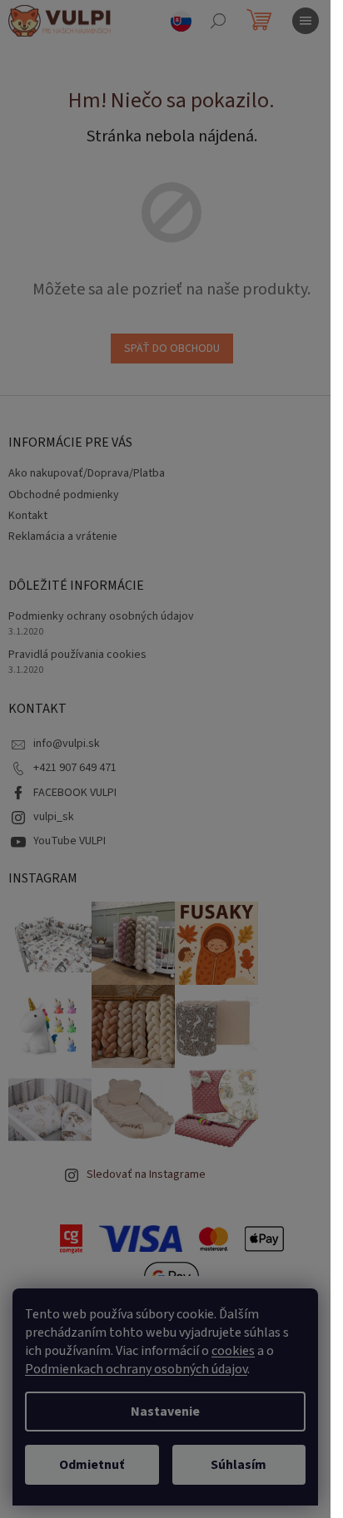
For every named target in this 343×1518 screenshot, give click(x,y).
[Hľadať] (218, 20)
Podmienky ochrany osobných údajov (101, 617)
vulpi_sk (53, 816)
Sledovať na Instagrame (146, 1174)
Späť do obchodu (172, 348)
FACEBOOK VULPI (75, 792)
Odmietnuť (91, 1465)
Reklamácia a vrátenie (62, 536)
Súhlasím (238, 1465)
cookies (233, 1351)
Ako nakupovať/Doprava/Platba (86, 473)
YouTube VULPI (69, 841)
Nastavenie (165, 1411)
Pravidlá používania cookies (77, 655)
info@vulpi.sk (66, 743)
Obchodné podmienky (63, 495)
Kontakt (27, 515)
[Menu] (305, 20)
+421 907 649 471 (75, 767)
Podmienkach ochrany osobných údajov (136, 1369)
